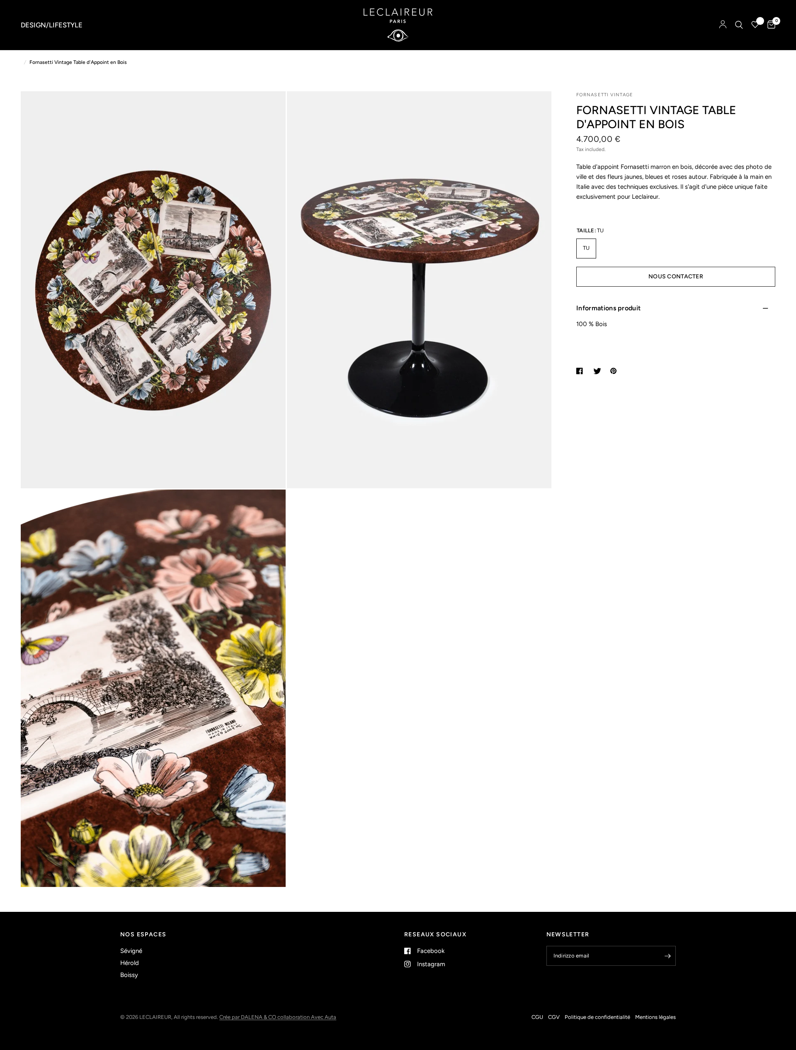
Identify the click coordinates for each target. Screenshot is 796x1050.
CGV (554, 1017)
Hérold (129, 963)
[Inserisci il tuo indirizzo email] (667, 956)
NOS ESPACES (143, 935)
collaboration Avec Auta (306, 1017)
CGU (537, 1017)
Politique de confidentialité (597, 1017)
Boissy (129, 975)
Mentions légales (655, 1017)
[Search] (739, 25)
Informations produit (608, 308)
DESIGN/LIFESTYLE (52, 25)
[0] (769, 25)
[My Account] (723, 25)
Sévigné (131, 951)
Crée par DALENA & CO (248, 1017)
